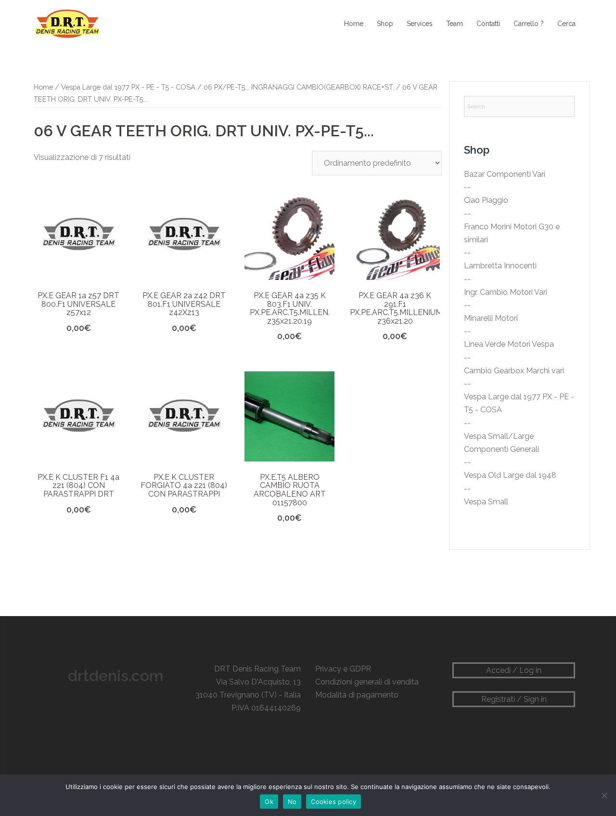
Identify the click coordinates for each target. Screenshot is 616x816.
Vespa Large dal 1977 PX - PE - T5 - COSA (128, 87)
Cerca (566, 23)
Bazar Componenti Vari (504, 174)
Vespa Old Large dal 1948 (510, 475)
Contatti (488, 23)
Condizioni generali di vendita (367, 681)
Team (454, 23)
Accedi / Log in (513, 670)
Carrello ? (528, 23)
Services (420, 23)
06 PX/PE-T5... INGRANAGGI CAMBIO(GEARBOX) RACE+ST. (299, 87)
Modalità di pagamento (356, 694)
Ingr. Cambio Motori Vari (505, 292)
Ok (269, 801)
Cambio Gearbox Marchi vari (514, 370)
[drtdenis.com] (66, 23)
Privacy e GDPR (343, 668)
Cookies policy (333, 801)
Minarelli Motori (491, 318)
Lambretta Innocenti (500, 265)
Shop (385, 23)
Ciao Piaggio (486, 200)
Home (353, 23)
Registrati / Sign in (514, 699)
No (292, 801)
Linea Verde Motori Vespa (509, 344)
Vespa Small (486, 501)
